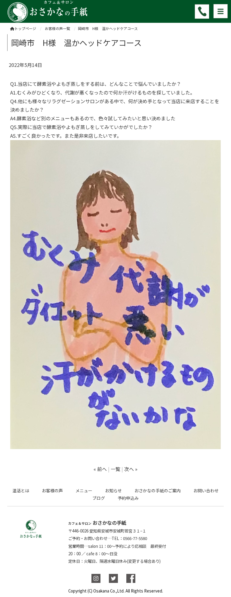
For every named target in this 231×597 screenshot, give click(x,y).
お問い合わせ (206, 491)
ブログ (98, 498)
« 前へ (100, 468)
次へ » (130, 468)
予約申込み (128, 498)
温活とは (20, 491)
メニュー (83, 491)
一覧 (115, 468)
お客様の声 (52, 491)
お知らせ (113, 491)
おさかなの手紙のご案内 (157, 491)
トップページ (25, 28)
